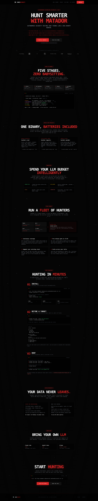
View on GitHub (43, 483)
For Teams (66, 2)
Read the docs (55, 483)
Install (80, 2)
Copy (69, 288)
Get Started (72, 2)
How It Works (55, 2)
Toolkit (61, 2)
